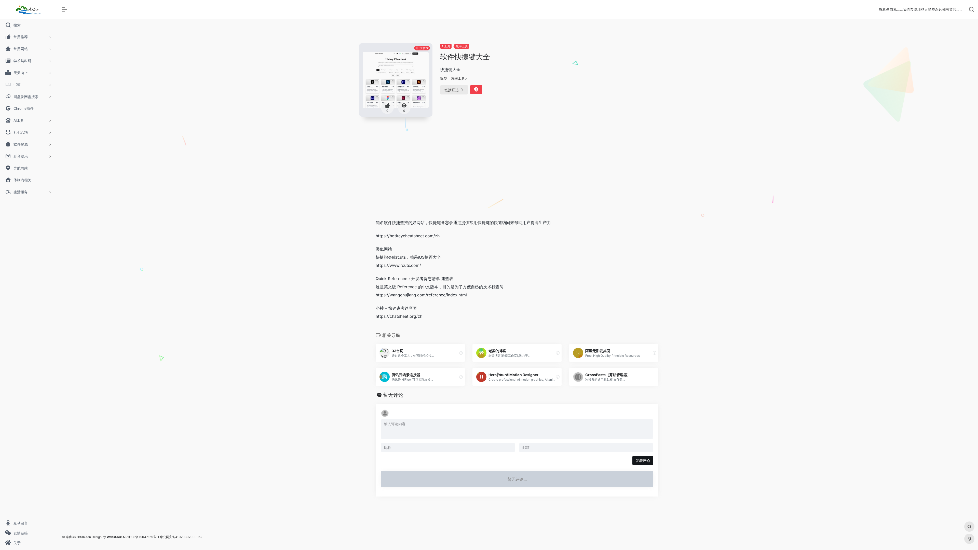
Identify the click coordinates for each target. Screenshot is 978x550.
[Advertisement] (517, 176)
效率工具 (462, 46)
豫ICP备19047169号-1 (143, 537)
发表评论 (643, 460)
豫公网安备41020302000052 (181, 537)
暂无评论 (393, 395)
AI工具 (445, 46)
